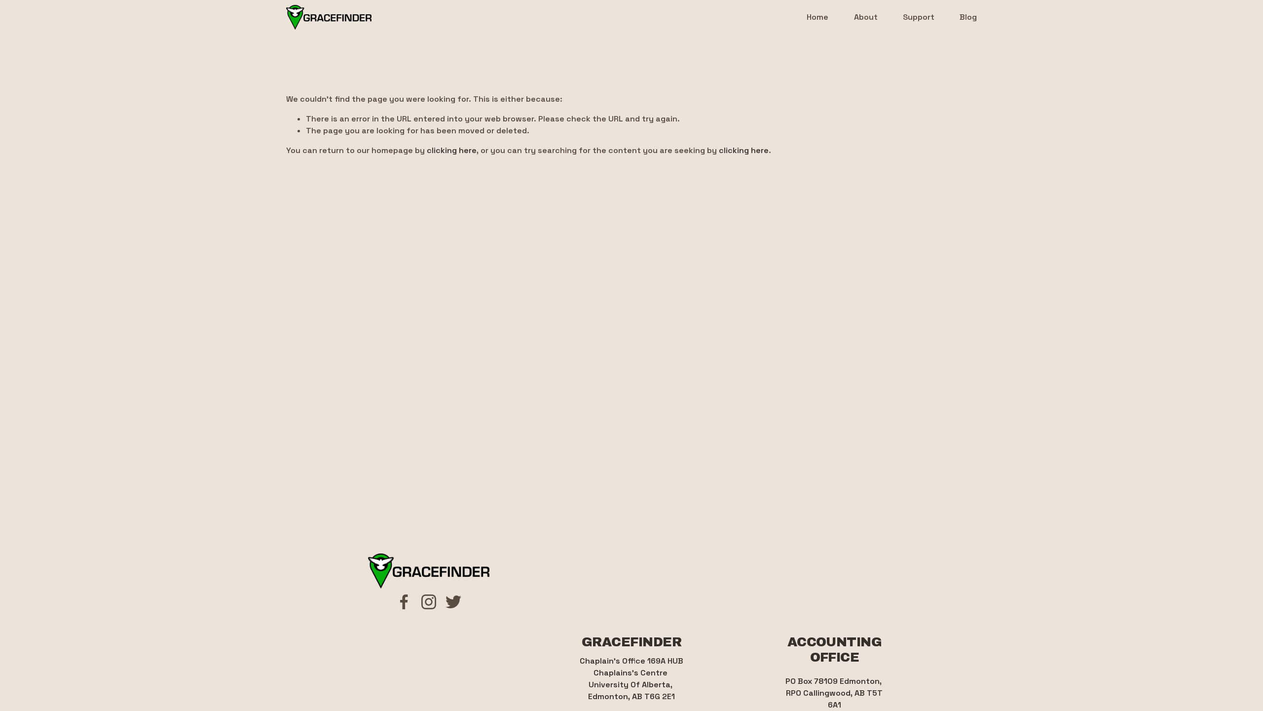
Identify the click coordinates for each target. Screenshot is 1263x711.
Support (918, 17)
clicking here (452, 150)
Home (817, 17)
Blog (968, 17)
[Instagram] (429, 602)
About (866, 17)
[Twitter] (453, 602)
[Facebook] (404, 602)
